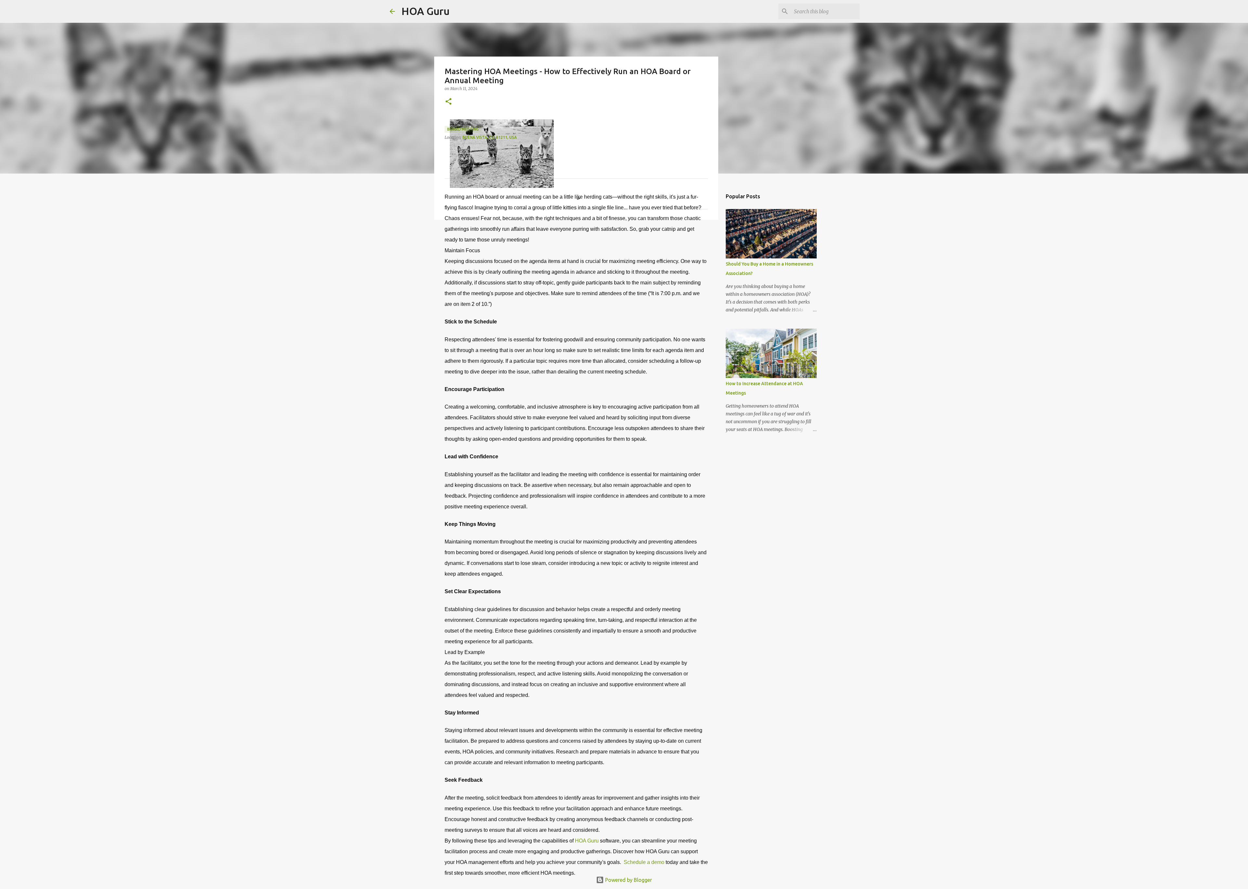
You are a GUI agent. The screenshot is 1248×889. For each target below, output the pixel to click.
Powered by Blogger (628, 880)
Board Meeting (463, 129)
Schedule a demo (643, 862)
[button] (448, 102)
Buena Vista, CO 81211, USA (489, 137)
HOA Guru (425, 11)
